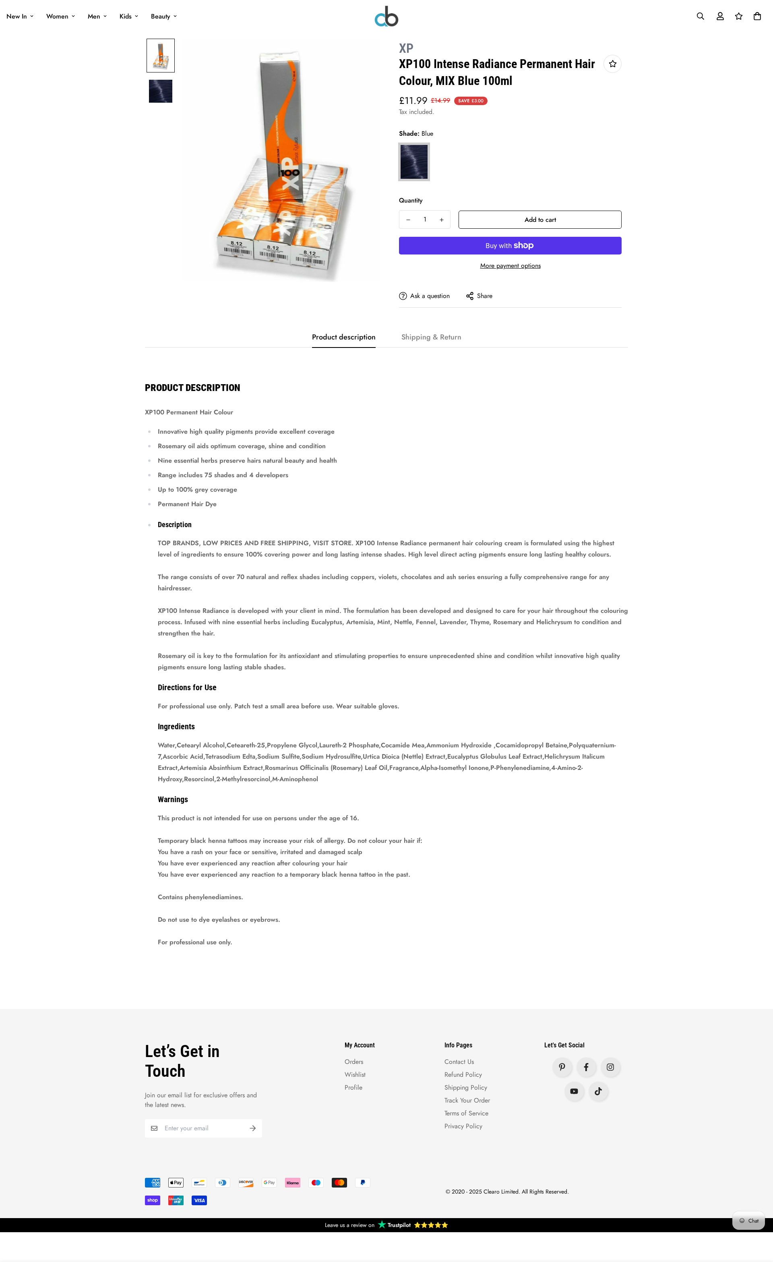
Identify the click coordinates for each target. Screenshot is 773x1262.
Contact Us (459, 1061)
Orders (354, 1061)
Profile (353, 1087)
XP (406, 48)
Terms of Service (466, 1113)
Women (57, 16)
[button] (755, 16)
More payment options (510, 265)
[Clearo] (386, 16)
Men (94, 16)
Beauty (160, 16)
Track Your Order (467, 1100)
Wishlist (355, 1074)
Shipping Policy (465, 1087)
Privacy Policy (463, 1126)
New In (16, 16)
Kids (126, 16)
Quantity (411, 200)
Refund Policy (463, 1074)
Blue (414, 161)
